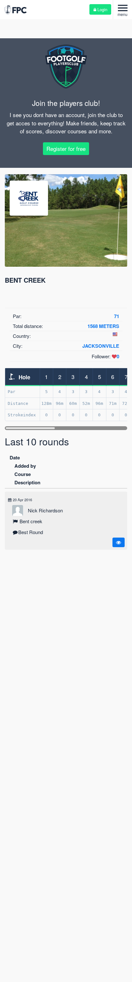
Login (101, 9)
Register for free (66, 149)
